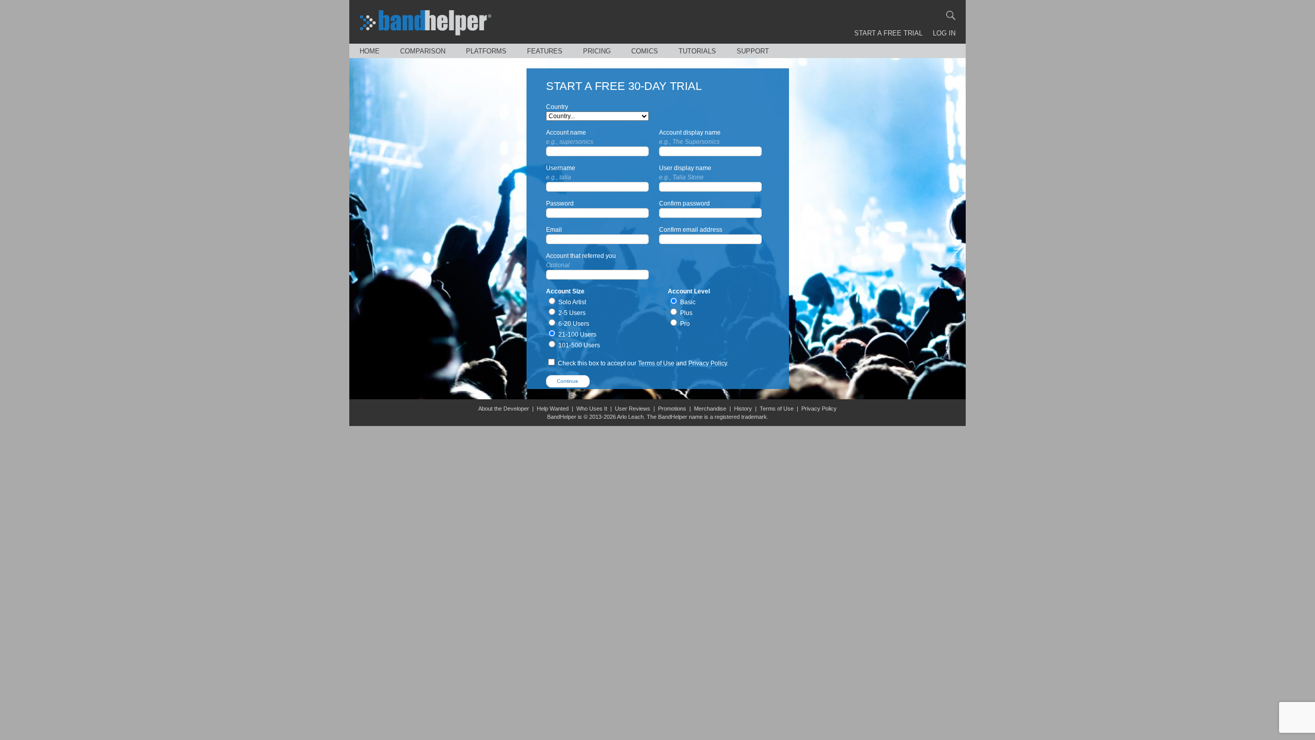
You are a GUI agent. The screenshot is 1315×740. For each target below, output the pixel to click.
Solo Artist (571, 302)
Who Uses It (591, 408)
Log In (944, 33)
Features (544, 51)
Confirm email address (690, 229)
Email (554, 229)
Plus (685, 313)
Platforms (486, 51)
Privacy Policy (707, 363)
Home (370, 51)
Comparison (422, 51)
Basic (687, 302)
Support (753, 51)
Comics (644, 51)
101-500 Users (578, 345)
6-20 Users (573, 323)
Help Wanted (553, 408)
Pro (684, 323)
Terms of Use (656, 363)
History (743, 408)
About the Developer (503, 408)
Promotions (672, 408)
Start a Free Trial (888, 33)
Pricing (597, 51)
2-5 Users (571, 313)
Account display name (690, 137)
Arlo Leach (630, 417)
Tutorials (697, 51)
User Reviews (632, 408)
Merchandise (710, 408)
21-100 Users (576, 334)
